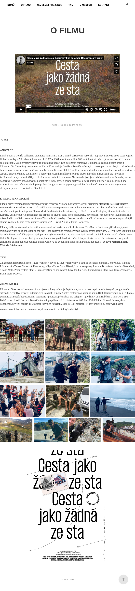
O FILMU (26, 5)
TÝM (70, 5)
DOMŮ (10, 5)
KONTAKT (103, 5)
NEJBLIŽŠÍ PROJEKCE (49, 5)
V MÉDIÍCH (86, 5)
